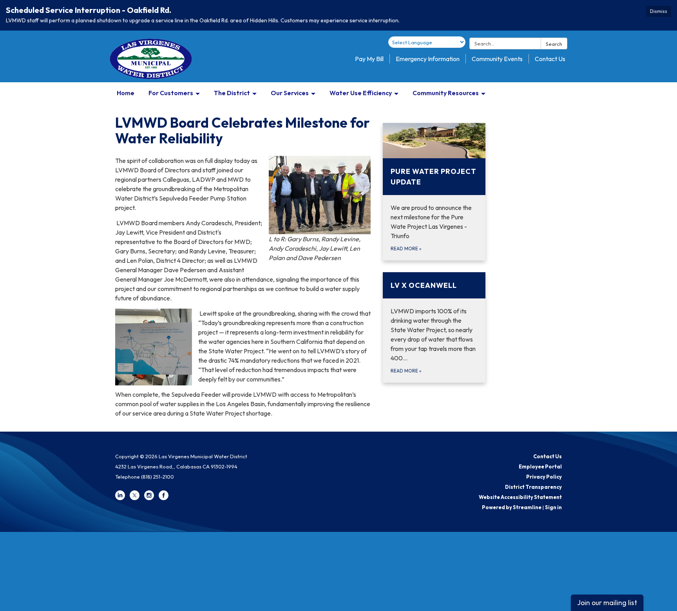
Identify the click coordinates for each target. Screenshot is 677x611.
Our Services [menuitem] (290, 93)
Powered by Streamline (511, 507)
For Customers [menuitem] (170, 93)
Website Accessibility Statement (520, 497)
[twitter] (134, 498)
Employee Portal (540, 466)
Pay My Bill (369, 59)
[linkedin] (120, 498)
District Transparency (533, 487)
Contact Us (550, 59)
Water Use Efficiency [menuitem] (360, 93)
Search (554, 44)
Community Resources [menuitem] (446, 93)
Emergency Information (428, 59)
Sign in (553, 507)
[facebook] (163, 498)
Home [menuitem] (125, 93)
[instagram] (149, 498)
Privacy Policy (544, 477)
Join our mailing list (607, 602)
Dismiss (658, 11)
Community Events (497, 59)
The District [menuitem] (232, 93)
